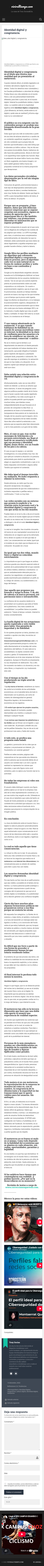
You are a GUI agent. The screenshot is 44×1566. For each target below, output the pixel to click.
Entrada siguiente (13, 1403)
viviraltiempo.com (22, 6)
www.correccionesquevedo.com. (22, 1187)
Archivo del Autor (11, 1373)
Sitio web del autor (16, 1373)
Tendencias (22, 1386)
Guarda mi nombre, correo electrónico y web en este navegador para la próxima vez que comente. (21, 1485)
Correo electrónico (11, 1463)
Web (5, 1473)
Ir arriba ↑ (37, 1562)
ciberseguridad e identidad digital (18, 1390)
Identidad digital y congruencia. (15, 31)
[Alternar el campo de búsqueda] (40, 19)
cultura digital (21, 1391)
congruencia (11, 1391)
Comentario (9, 1422)
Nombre (7, 1453)
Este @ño (8, 1497)
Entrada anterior (12, 1399)
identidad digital (32, 1391)
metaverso (11, 1393)
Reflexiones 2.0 (12, 1386)
